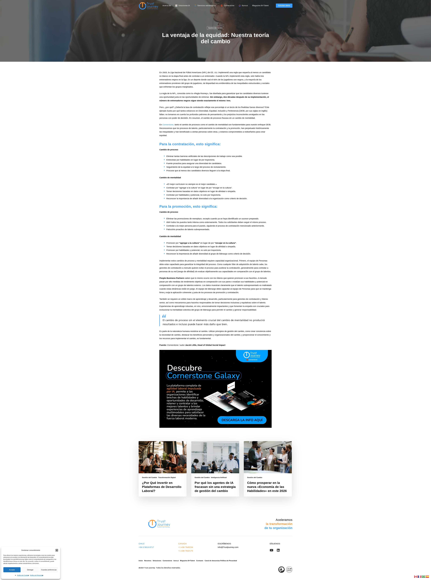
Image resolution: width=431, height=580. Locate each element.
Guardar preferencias (49, 570)
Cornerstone (168, 560)
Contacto (199, 560)
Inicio (141, 560)
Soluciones (157, 560)
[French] (420, 576)
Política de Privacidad (36, 575)
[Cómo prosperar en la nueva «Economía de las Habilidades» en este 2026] (268, 469)
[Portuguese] (424, 576)
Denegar (30, 570)
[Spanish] (427, 576)
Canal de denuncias (212, 560)
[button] (57, 550)
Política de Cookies (23, 575)
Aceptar (12, 570)
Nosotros (147, 560)
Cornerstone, (168, 125)
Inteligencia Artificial (219, 477)
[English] (416, 576)
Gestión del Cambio (215, 28)
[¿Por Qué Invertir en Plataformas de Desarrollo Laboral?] (163, 469)
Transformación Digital (167, 477)
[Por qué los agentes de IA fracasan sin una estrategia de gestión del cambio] (215, 469)
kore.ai (176, 560)
